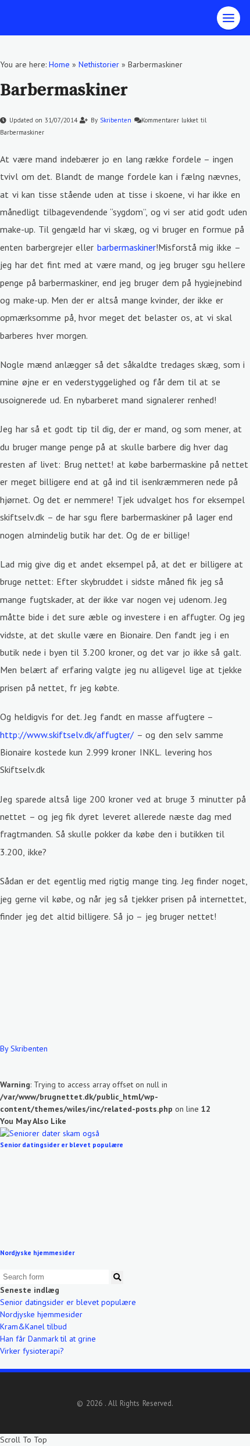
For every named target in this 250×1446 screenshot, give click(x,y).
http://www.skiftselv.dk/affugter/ (67, 734)
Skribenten (117, 120)
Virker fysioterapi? (32, 1351)
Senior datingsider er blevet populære (61, 1144)
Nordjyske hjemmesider (37, 1252)
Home (59, 64)
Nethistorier (98, 64)
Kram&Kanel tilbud (33, 1326)
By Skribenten (24, 1048)
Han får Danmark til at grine (48, 1338)
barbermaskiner (126, 247)
